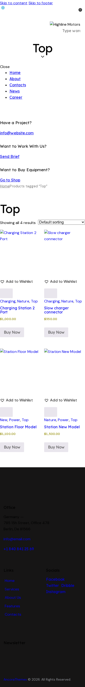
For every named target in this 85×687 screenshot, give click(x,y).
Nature (23, 301)
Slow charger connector (56, 310)
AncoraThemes (15, 679)
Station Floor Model (18, 426)
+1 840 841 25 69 (19, 548)
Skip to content (14, 2)
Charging (8, 301)
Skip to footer (41, 2)
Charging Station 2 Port (17, 310)
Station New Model (62, 426)
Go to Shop (10, 180)
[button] (16, 281)
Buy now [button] (12, 332)
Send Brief (9, 156)
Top (34, 301)
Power (14, 419)
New (3, 419)
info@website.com (17, 133)
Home (5, 186)
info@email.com (17, 538)
